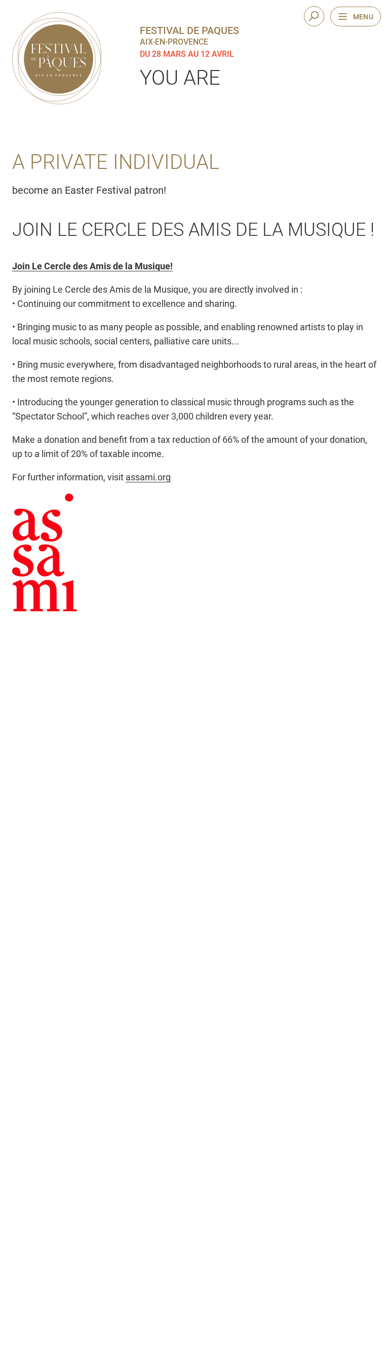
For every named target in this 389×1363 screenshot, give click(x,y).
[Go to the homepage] (56, 58)
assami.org (148, 477)
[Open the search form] (314, 16)
